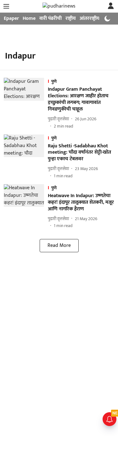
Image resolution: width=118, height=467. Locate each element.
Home (29, 18)
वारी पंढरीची (50, 18)
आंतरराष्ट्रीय (90, 18)
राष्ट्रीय (70, 18)
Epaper (11, 18)
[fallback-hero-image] (26, 103)
